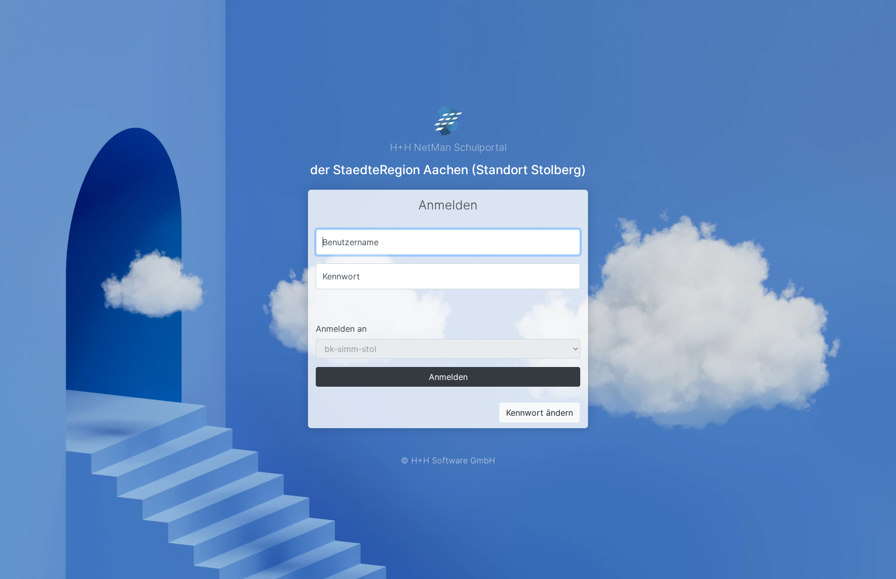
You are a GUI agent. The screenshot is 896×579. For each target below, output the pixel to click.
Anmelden (448, 377)
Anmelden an (341, 328)
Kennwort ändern (539, 412)
